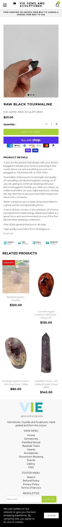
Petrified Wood (31, 442)
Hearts (31, 449)
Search (31, 477)
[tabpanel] (31, 62)
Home (31, 435)
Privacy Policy (31, 484)
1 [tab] (28, 95)
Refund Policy (31, 480)
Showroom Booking (31, 456)
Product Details (15, 157)
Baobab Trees (31, 445)
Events (31, 460)
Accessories (31, 452)
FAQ (31, 467)
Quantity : (9, 124)
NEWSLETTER (31, 493)
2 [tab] (31, 95)
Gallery (31, 463)
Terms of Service (31, 487)
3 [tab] (33, 95)
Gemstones (31, 438)
